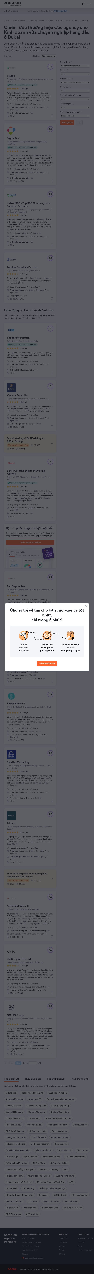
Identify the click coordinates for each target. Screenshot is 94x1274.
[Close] (86, 606)
